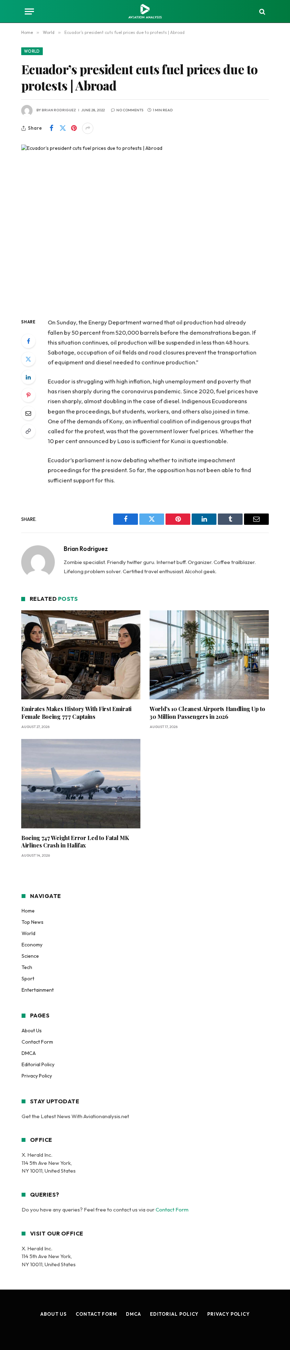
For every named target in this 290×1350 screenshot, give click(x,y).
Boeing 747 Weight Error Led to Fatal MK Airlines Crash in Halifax (75, 841)
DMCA (29, 1053)
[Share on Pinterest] (74, 128)
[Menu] (29, 11)
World (32, 51)
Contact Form (37, 1042)
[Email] (28, 413)
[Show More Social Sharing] (87, 128)
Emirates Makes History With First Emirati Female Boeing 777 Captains (76, 712)
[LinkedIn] (28, 377)
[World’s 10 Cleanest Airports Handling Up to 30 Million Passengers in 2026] (209, 655)
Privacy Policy (37, 1076)
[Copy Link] (28, 431)
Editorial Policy (38, 1064)
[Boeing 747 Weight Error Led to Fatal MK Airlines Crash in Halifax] (80, 783)
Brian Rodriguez (59, 110)
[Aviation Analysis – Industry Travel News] (145, 11)
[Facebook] (28, 341)
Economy (32, 944)
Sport (28, 978)
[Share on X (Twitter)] (62, 128)
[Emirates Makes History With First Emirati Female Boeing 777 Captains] (80, 655)
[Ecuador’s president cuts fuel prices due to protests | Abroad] (145, 225)
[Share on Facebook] (51, 128)
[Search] (261, 11)
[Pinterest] (28, 395)
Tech (27, 967)
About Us (32, 1030)
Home (28, 911)
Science (30, 956)
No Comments (129, 110)
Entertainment (38, 990)
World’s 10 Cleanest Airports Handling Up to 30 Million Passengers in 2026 (207, 712)
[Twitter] (28, 359)
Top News (33, 922)
